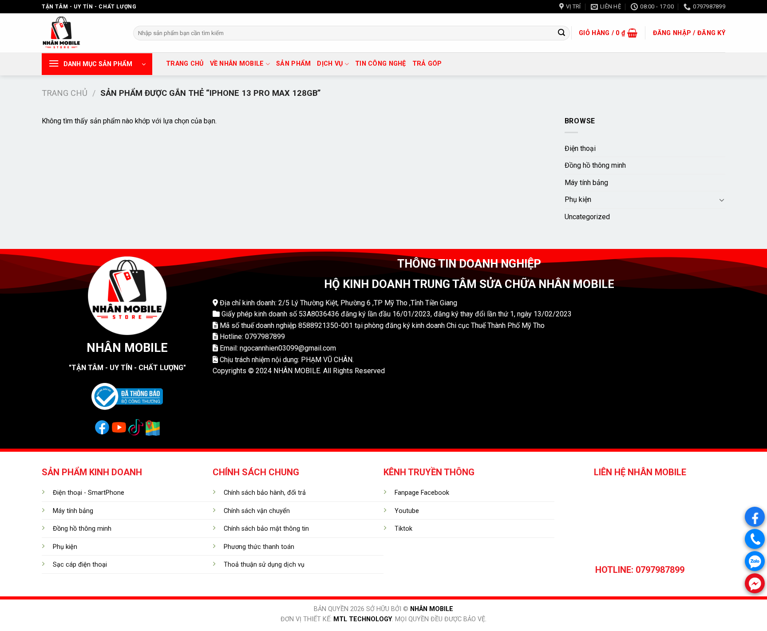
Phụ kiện (578, 199)
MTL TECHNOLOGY (362, 619)
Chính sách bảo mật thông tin (266, 528)
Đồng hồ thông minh (595, 165)
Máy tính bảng (586, 182)
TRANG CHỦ (185, 63)
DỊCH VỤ (330, 63)
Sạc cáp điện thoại (80, 564)
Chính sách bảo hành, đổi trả (265, 493)
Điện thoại (580, 148)
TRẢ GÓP (427, 63)
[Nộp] (561, 33)
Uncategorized (587, 217)
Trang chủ (64, 93)
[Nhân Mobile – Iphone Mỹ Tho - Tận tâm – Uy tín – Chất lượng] (81, 32)
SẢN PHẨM (293, 63)
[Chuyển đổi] (721, 199)
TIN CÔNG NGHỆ (380, 63)
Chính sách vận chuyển (257, 511)
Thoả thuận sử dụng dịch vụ (264, 564)
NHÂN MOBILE (431, 609)
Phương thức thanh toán (259, 547)
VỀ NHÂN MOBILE (237, 63)
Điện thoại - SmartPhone (88, 493)
